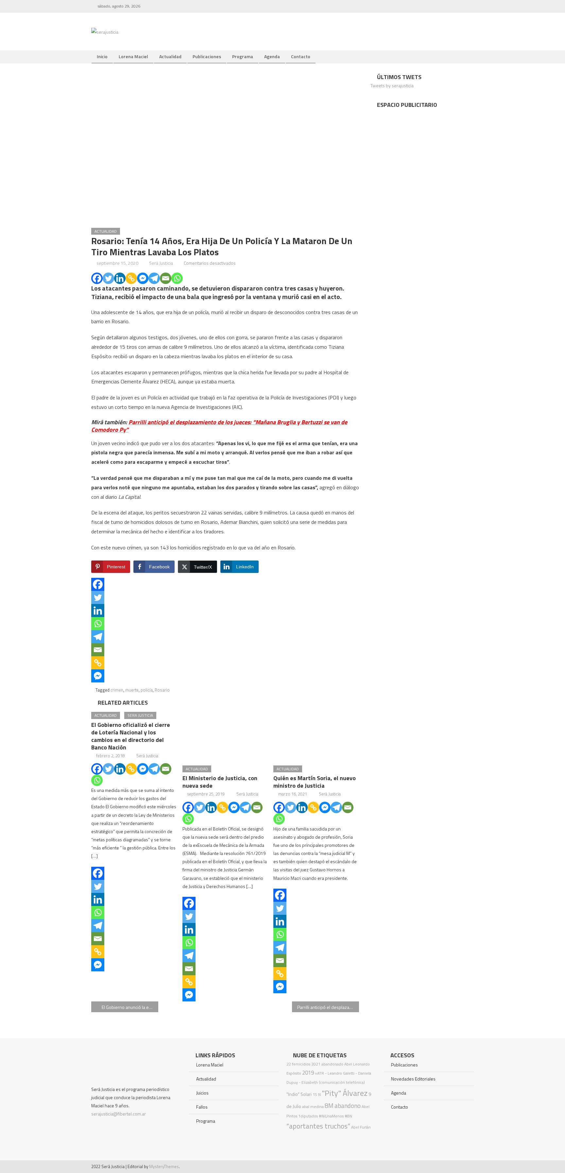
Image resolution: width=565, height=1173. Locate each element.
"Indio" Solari (299, 1094)
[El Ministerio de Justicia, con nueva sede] (225, 734)
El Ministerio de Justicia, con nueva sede (219, 782)
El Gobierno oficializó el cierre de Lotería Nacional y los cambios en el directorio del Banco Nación (130, 736)
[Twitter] (108, 278)
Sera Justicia (140, 715)
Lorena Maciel (133, 56)
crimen (117, 690)
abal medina (313, 1106)
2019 (308, 1072)
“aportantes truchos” (318, 1126)
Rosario (162, 690)
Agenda (272, 56)
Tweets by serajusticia (392, 85)
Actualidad (170, 56)
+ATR (319, 1073)
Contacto (300, 56)
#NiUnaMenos (331, 1116)
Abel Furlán (361, 1127)
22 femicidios (298, 1064)
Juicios (202, 1092)
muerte (132, 690)
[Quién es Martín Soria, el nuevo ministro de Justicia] (316, 734)
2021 (315, 1064)
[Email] (165, 278)
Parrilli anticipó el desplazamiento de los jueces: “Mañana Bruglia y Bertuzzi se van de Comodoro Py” (328, 1007)
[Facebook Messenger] (142, 278)
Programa (242, 56)
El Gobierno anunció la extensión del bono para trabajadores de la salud (130, 1007)
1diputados (308, 1116)
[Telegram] (154, 278)
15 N (317, 1094)
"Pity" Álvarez (345, 1093)
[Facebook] (97, 278)
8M (329, 1105)
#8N (348, 1116)
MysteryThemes (164, 1166)
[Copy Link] (131, 278)
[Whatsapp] (177, 278)
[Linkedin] (120, 278)
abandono (347, 1105)
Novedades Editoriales (413, 1078)
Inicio (102, 56)
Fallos (202, 1106)
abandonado (332, 1064)
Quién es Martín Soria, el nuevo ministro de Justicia (314, 782)
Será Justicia (161, 263)
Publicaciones (207, 56)
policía (147, 690)
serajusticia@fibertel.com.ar (118, 1113)
